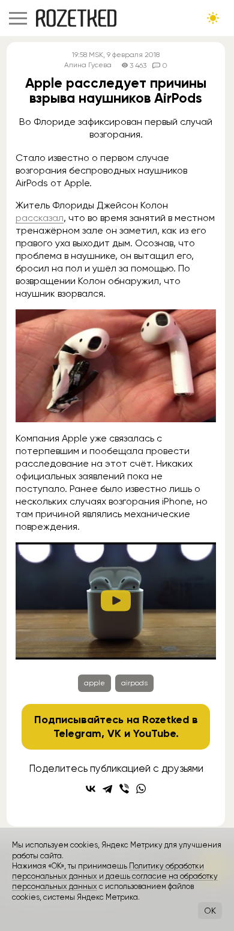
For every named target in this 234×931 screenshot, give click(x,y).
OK (210, 910)
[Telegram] (107, 788)
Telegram (77, 733)
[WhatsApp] (141, 788)
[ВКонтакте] (90, 788)
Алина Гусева (88, 65)
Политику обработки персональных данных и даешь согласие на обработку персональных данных (115, 876)
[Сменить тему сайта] (213, 18)
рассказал (40, 217)
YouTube (154, 733)
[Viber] (124, 788)
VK (114, 733)
